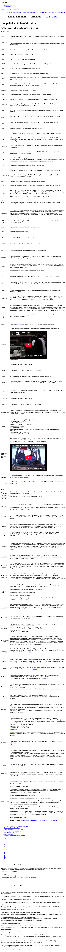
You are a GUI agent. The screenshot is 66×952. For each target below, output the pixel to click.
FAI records (16, 483)
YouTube (15, 729)
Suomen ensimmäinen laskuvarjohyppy (14, 835)
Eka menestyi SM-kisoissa (11, 832)
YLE (46, 678)
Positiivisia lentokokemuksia (12, 828)
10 (5, 852)
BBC (11, 713)
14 (5, 858)
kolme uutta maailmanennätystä (12, 831)
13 (5, 857)
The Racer (19, 324)
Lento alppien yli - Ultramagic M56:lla (14, 829)
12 (5, 855)
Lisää (30, 652)
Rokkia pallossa (8, 834)
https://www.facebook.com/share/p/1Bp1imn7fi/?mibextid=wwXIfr (39, 820)
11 (4, 854)
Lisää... (35, 669)
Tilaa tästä (51, 16)
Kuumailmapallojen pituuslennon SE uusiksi (16, 826)
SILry (11, 729)
